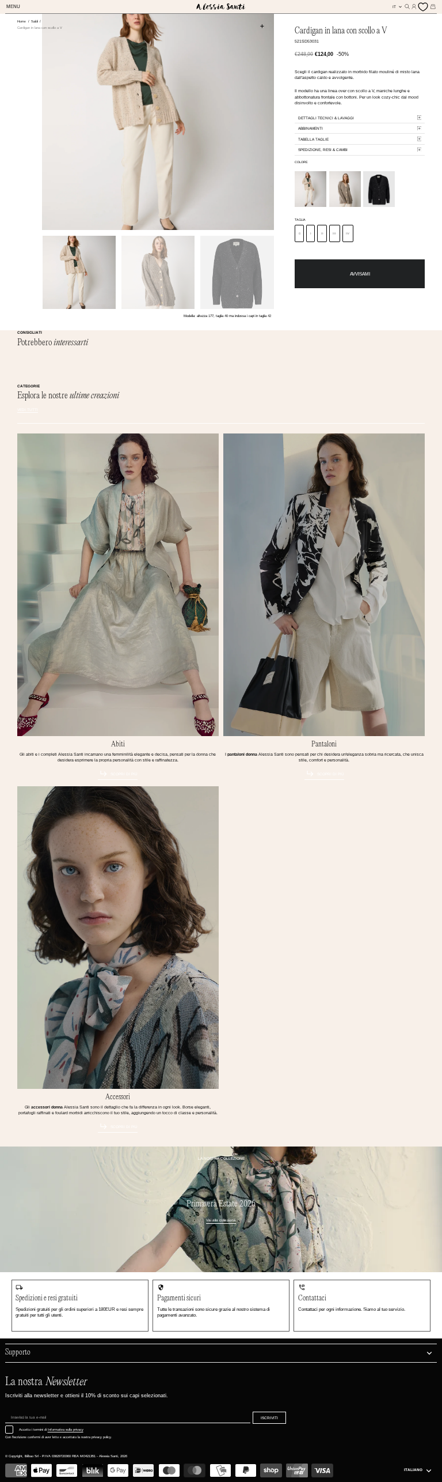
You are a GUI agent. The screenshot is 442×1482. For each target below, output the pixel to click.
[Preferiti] (423, 7)
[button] (14, 7)
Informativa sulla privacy (65, 1429)
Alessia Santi (108, 1456)
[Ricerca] (407, 6)
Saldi (35, 21)
